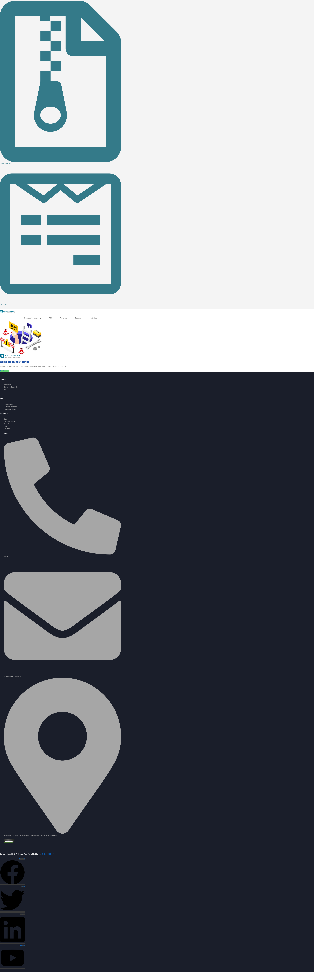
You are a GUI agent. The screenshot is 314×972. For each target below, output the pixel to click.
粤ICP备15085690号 (48, 854)
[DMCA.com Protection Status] (9, 840)
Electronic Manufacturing (32, 318)
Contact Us (93, 318)
